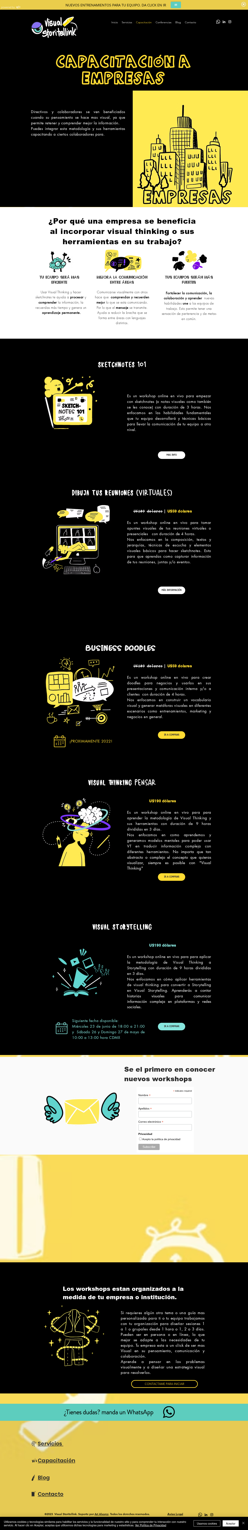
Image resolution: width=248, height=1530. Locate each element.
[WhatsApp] (218, 22)
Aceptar (230, 1523)
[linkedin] (224, 22)
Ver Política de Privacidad (150, 1525)
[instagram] (230, 22)
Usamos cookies (207, 1523)
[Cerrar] (243, 1523)
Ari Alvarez (101, 1514)
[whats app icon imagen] (200, 1515)
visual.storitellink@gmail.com (91, 450)
